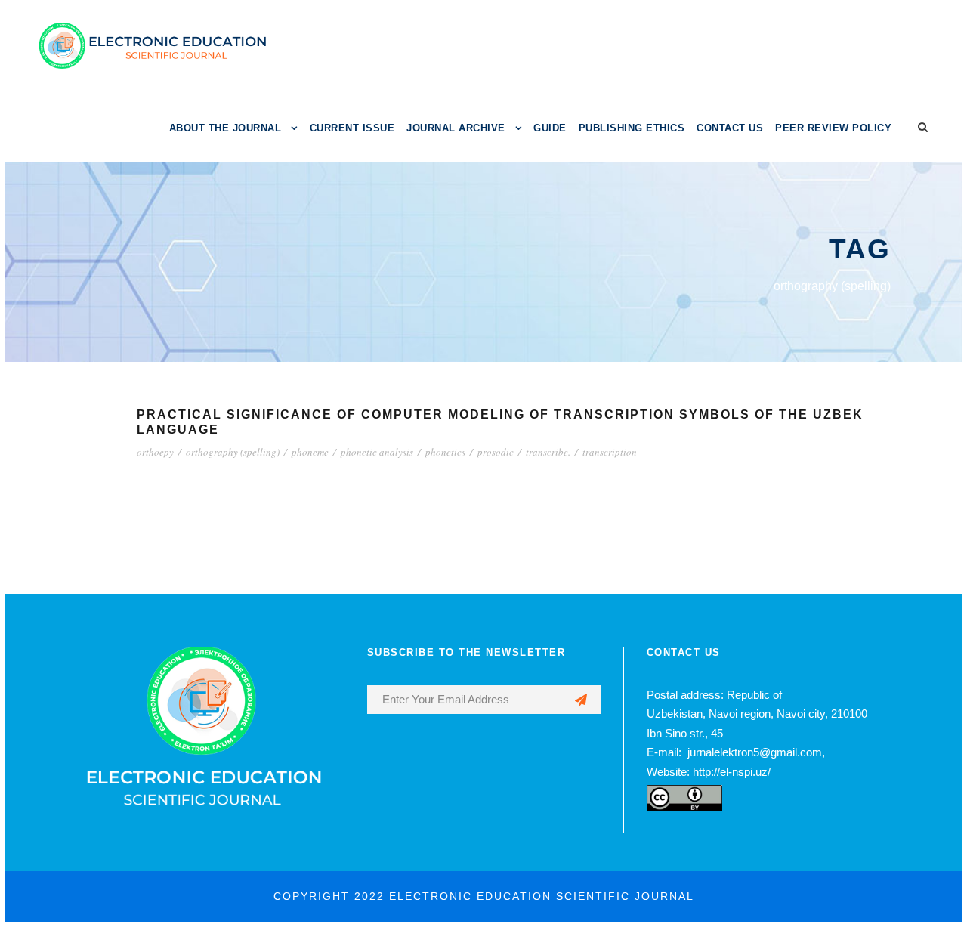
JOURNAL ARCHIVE (455, 128)
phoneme (310, 452)
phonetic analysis (377, 452)
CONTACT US (730, 128)
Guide (550, 128)
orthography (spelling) (233, 452)
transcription (609, 452)
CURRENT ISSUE (352, 128)
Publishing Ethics (632, 128)
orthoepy (155, 452)
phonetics (445, 452)
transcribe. (548, 452)
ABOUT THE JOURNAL (225, 128)
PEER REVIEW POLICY (833, 128)
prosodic (495, 452)
